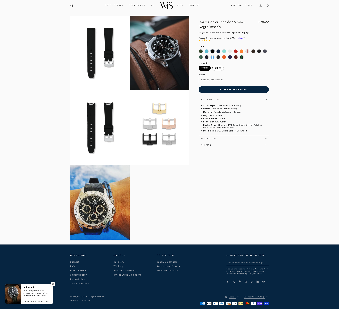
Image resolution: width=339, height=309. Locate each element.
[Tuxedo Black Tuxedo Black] (212, 51)
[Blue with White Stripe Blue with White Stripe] (230, 57)
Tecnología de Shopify (80, 300)
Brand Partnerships (167, 270)
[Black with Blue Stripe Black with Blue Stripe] (206, 57)
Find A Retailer (78, 270)
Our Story (118, 261)
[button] (71, 5)
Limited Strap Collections (127, 274)
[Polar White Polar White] (230, 51)
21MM (218, 68)
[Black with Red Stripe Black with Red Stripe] (259, 51)
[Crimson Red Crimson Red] (236, 51)
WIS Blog (118, 266)
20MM (204, 68)
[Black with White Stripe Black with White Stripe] (218, 57)
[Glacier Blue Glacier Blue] (224, 51)
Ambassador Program (169, 266)
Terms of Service (79, 283)
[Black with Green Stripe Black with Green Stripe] (241, 57)
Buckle (202, 74)
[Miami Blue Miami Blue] (206, 51)
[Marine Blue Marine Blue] (218, 51)
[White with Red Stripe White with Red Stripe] (247, 51)
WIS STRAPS (82, 297)
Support (74, 261)
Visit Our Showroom (124, 270)
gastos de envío (209, 32)
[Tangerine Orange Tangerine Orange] (241, 51)
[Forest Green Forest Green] (201, 51)
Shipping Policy (78, 274)
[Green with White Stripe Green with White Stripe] (201, 57)
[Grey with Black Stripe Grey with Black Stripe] (265, 51)
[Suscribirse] (267, 263)
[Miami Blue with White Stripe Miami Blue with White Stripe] (212, 57)
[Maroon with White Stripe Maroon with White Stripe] (236, 57)
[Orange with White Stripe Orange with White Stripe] (224, 57)
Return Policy (77, 279)
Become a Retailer (167, 261)
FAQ (72, 266)
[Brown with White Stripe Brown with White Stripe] (253, 51)
